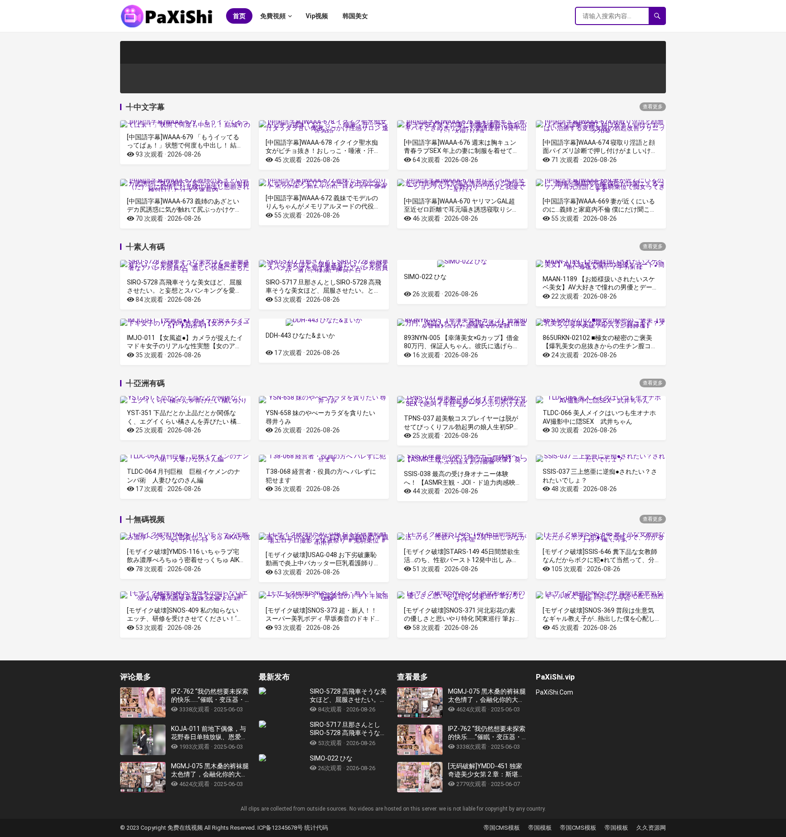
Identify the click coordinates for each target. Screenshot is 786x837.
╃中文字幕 (145, 107)
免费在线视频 (185, 827)
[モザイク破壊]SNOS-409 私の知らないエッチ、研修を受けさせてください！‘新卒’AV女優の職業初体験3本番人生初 (185, 618)
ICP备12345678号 (280, 827)
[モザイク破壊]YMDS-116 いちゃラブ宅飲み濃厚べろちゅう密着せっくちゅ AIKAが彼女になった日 (185, 560)
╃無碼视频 (145, 519)
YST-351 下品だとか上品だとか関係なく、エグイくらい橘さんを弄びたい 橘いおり (185, 421)
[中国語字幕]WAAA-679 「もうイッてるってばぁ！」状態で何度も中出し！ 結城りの (185, 145)
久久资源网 (651, 827)
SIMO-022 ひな (425, 276)
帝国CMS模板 (502, 827)
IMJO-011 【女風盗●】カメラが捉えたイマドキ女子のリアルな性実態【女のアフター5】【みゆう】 (185, 346)
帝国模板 (540, 827)
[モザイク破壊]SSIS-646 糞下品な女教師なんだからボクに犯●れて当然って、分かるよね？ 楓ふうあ (600, 560)
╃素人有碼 (145, 246)
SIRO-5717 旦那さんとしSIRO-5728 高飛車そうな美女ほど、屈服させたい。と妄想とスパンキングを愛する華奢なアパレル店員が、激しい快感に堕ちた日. (348, 729)
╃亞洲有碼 (145, 383)
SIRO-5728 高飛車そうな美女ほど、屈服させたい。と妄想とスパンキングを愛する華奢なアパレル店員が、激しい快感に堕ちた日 (348, 696)
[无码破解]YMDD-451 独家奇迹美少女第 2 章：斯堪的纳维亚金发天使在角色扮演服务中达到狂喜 (486, 770)
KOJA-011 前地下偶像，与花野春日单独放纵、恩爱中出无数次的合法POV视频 (209, 733)
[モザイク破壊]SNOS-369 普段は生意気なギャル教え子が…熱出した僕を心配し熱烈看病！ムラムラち (599, 618)
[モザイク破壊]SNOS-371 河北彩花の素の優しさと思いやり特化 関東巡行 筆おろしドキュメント (459, 618)
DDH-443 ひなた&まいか (300, 335)
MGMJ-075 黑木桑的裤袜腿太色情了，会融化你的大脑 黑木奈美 (210, 770)
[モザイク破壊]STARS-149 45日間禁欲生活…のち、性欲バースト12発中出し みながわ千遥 (462, 560)
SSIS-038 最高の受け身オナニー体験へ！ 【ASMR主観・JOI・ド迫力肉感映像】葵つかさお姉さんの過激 (459, 482)
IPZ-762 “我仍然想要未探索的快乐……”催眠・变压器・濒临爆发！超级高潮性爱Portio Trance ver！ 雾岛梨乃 (209, 696)
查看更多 (653, 107)
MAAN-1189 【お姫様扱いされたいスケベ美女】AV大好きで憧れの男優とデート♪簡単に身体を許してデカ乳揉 (601, 287)
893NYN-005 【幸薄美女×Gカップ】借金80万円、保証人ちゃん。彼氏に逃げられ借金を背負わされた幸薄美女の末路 (461, 346)
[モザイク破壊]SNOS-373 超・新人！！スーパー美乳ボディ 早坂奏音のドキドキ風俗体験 (324, 618)
